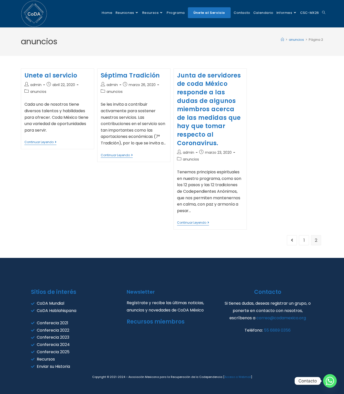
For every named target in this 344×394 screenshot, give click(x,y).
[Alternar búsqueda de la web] (324, 12)
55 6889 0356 (277, 330)
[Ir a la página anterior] (292, 240)
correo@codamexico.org (281, 318)
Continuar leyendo (40, 142)
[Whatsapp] (330, 381)
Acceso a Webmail (237, 377)
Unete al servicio (50, 75)
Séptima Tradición (130, 75)
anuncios (38, 91)
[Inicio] (282, 39)
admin (36, 84)
